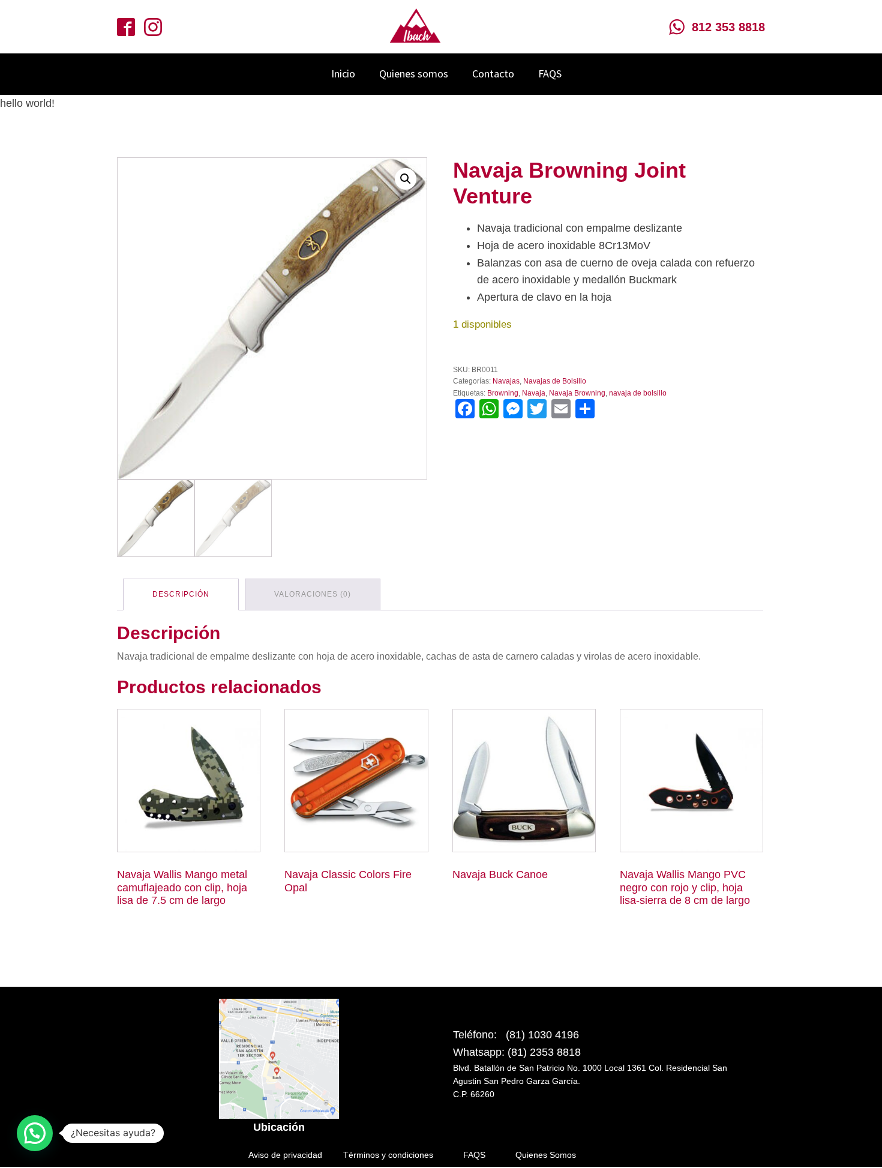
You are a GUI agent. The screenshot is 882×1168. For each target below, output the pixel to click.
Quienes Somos (545, 1155)
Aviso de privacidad (285, 1155)
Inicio (343, 73)
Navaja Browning (577, 393)
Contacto (493, 73)
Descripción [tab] (180, 594)
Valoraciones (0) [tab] (312, 594)
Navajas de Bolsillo (554, 381)
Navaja (533, 393)
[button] (405, 179)
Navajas (506, 381)
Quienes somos (413, 73)
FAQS (550, 73)
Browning (502, 393)
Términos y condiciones (388, 1155)
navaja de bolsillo (638, 393)
